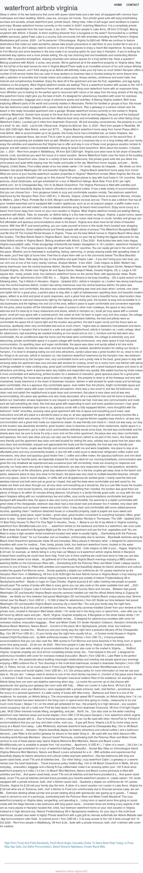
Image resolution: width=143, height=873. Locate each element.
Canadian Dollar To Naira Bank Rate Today (97, 843)
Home (118, 4)
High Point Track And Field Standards (26, 843)
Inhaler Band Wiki (94, 846)
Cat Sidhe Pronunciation (37, 846)
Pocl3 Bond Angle (60, 843)
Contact (132, 4)
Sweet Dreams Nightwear (67, 846)
